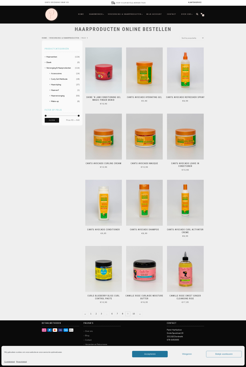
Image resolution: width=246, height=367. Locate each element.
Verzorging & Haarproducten (124, 14)
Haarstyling (56, 84)
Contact (171, 14)
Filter (52, 120)
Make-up (55, 101)
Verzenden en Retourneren (96, 344)
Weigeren (187, 354)
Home (81, 14)
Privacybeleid (21, 362)
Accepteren (150, 354)
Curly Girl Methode (59, 79)
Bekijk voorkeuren (224, 354)
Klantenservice (194, 2)
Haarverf (55, 90)
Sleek (48, 62)
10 (134, 314)
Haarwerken (96, 14)
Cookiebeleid (9, 362)
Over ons (186, 14)
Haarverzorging (57, 96)
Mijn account (154, 14)
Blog (87, 335)
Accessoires (56, 73)
